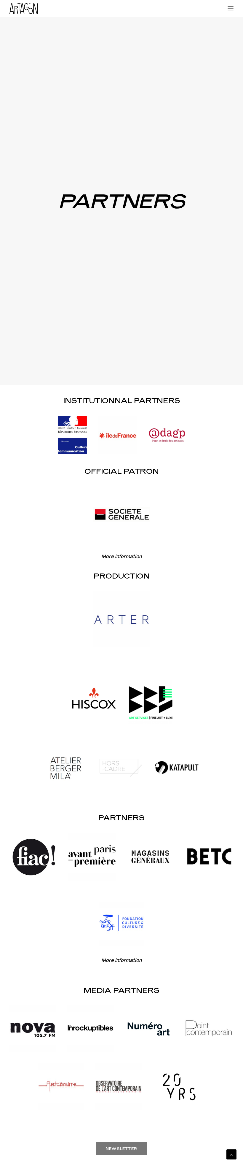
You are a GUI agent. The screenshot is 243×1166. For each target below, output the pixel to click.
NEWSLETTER (121, 1148)
